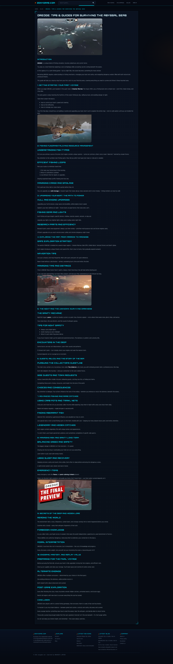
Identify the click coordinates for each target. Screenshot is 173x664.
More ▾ (135, 3)
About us (122, 636)
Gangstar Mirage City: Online (84, 636)
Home (36, 9)
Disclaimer (122, 641)
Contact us (123, 643)
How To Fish (80, 639)
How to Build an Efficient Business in (107, 649)
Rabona (78, 641)
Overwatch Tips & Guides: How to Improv (106, 637)
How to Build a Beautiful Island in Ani (107, 647)
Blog (128, 2)
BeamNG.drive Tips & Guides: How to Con (107, 641)
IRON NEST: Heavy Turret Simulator (85, 646)
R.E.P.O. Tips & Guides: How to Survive (107, 645)
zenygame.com (46, 3)
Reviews (111, 2)
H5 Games (120, 2)
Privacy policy (123, 639)
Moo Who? (79, 643)
